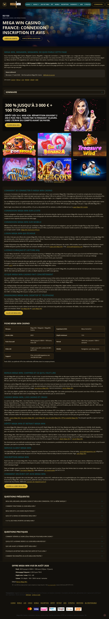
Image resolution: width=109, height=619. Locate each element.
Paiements (73, 4)
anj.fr (10, 265)
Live (22, 80)
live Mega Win (25, 309)
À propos (87, 4)
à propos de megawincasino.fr (36, 482)
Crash (30, 603)
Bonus (35, 4)
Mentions (79, 603)
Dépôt (32, 80)
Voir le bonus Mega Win (31, 38)
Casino (28, 4)
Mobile (57, 4)
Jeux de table (45, 4)
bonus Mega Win (67, 388)
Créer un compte (11, 38)
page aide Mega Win (56, 247)
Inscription (65, 4)
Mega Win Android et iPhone (30, 230)
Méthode (28, 595)
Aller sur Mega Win (13, 313)
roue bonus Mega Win (41, 388)
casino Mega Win (59, 182)
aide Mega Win (81, 453)
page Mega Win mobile (80, 207)
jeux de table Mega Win (53, 418)
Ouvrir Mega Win (13, 125)
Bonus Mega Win (21, 582)
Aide (81, 4)
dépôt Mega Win (65, 439)
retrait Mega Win (77, 439)
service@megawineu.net (74, 247)
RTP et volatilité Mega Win (69, 418)
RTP (52, 4)
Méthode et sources (49, 75)
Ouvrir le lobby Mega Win (16, 486)
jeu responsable (49, 470)
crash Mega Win (37, 309)
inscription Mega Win (27, 470)
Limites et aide (36, 595)
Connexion (98, 4)
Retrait (59, 603)
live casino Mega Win (27, 418)
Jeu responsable (91, 603)
